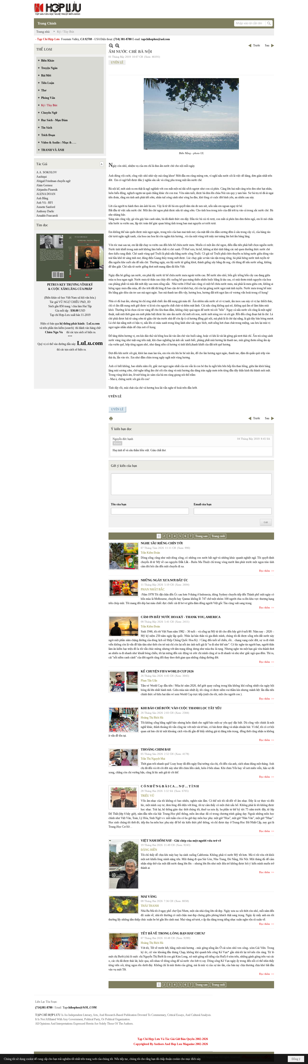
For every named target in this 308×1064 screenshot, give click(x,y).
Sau (267, 45)
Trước (256, 45)
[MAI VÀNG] (123, 904)
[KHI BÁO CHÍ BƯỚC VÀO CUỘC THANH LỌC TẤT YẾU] (123, 720)
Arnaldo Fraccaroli (47, 215)
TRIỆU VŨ (147, 795)
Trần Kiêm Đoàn (150, 552)
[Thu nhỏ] (111, 45)
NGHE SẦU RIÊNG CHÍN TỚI (162, 543)
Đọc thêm (264, 570)
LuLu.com (93, 323)
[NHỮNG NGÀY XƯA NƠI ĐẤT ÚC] (123, 588)
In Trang (111, 418)
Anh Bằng (42, 198)
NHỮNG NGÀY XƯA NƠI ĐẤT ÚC (164, 580)
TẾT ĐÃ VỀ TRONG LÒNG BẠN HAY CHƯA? (173, 933)
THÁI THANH (150, 906)
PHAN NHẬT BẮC (153, 589)
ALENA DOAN (45, 194)
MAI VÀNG (149, 896)
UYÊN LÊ (117, 62)
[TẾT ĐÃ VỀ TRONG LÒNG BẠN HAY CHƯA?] (123, 941)
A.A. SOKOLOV (46, 172)
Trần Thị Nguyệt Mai (153, 758)
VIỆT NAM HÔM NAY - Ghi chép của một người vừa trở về (181, 840)
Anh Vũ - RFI (44, 202)
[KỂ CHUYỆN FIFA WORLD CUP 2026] (123, 681)
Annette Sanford (45, 207)
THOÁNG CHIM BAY (156, 749)
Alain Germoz (44, 185)
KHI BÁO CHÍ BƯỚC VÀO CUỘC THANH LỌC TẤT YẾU (181, 708)
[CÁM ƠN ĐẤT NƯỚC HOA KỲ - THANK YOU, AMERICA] (123, 626)
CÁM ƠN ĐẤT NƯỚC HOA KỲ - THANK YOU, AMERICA (180, 617)
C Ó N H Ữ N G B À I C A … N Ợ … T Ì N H (170, 786)
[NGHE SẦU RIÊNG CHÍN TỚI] (123, 556)
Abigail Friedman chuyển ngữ (53, 181)
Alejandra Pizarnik (47, 189)
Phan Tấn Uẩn (149, 680)
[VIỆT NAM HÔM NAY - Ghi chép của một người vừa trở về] (123, 864)
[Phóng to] (117, 45)
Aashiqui (41, 176)
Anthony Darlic (45, 211)
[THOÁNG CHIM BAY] (123, 757)
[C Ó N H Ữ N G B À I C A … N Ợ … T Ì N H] (123, 797)
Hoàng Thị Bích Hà (152, 717)
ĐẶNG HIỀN (149, 849)
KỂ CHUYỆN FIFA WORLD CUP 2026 (167, 671)
